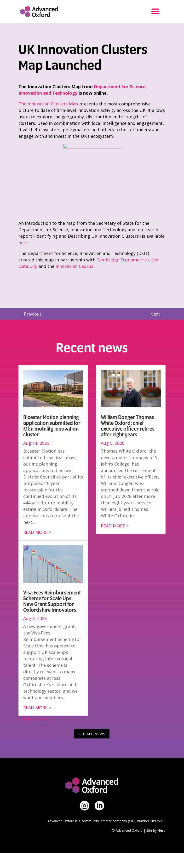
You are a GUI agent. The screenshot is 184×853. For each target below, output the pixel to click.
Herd (162, 830)
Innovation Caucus (74, 266)
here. (24, 242)
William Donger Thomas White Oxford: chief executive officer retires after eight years (128, 426)
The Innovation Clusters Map (48, 104)
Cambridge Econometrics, (123, 260)
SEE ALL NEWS (91, 733)
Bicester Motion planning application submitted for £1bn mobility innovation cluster (51, 426)
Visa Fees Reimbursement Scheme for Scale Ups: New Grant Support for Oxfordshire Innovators (52, 601)
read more (35, 532)
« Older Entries (33, 719)
